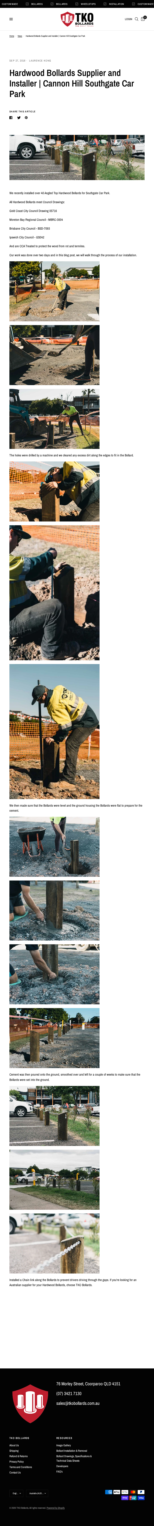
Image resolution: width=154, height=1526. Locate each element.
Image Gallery (63, 1445)
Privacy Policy (16, 1462)
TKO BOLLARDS (19, 1438)
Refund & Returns (18, 1456)
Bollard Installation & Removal (71, 1451)
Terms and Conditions (20, 1467)
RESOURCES (64, 1438)
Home (11, 36)
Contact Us (15, 1472)
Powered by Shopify (56, 1507)
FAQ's (59, 1471)
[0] (142, 19)
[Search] (137, 19)
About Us (14, 1445)
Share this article (22, 111)
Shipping (14, 1451)
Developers (62, 1466)
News (20, 36)
